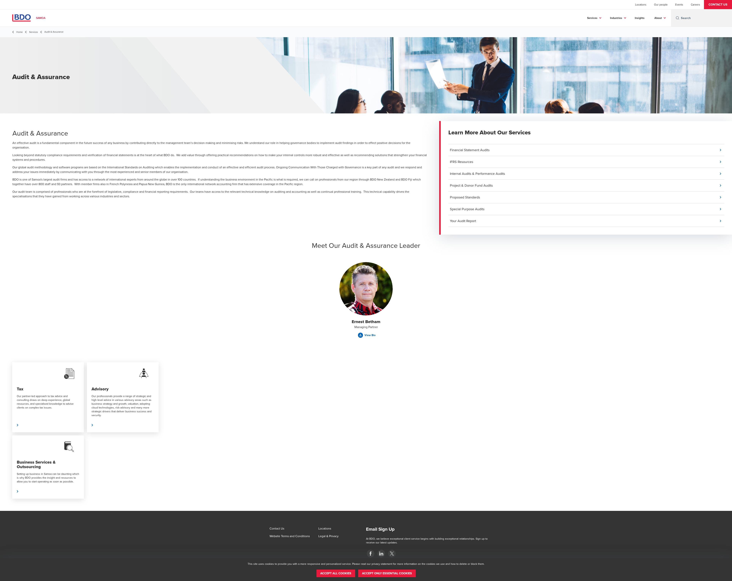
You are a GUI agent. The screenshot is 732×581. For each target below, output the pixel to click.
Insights (640, 18)
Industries (616, 18)
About (658, 18)
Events (679, 4)
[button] (718, 4)
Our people (661, 4)
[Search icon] (677, 18)
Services (592, 18)
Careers (695, 4)
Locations (640, 4)
